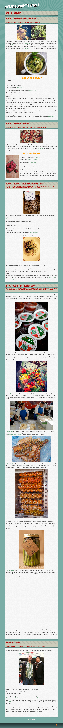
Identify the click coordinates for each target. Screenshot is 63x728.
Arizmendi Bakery (35, 186)
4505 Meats (33, 645)
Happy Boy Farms (20, 289)
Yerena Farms (36, 127)
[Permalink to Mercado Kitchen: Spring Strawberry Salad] (19, 123)
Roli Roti (49, 289)
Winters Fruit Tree (34, 161)
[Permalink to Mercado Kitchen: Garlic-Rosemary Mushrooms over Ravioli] (25, 184)
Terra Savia (30, 187)
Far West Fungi (45, 186)
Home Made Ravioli (28, 289)
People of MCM (27, 646)
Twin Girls (45, 696)
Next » (33, 719)
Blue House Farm (16, 44)
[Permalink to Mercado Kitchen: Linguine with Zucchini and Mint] (21, 18)
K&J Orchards (20, 646)
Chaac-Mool (10, 431)
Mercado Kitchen (9, 22)
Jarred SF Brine (36, 289)
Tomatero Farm (21, 22)
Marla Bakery (51, 116)
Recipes (15, 22)
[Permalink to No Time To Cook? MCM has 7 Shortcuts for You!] (21, 286)
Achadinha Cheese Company (37, 288)
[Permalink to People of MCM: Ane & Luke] (14, 643)
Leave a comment (36, 22)
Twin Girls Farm (28, 22)
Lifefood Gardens (25, 234)
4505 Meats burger (13, 701)
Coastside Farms (12, 289)
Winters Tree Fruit (28, 127)
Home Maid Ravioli (28, 48)
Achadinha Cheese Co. (33, 159)
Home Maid (9, 352)
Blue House (17, 697)
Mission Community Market (24, 186)
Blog (40, 186)
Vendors (10, 291)
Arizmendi (22, 356)
